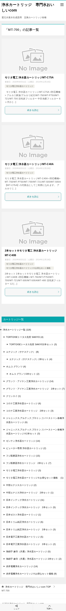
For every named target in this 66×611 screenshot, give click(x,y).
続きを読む (33, 110)
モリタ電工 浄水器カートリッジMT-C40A (29, 164)
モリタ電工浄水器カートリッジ (19, 86)
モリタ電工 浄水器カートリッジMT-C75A (29, 77)
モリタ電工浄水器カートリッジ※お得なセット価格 (29, 268)
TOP (28, 586)
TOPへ (49, 609)
